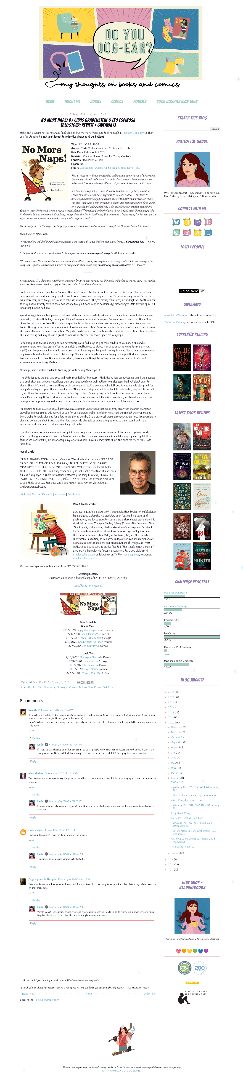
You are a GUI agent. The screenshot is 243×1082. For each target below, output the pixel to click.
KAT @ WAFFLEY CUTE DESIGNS (121, 1071)
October (176, 737)
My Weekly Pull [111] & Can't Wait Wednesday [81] (194, 789)
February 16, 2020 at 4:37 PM (74, 879)
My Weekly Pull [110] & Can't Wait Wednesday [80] (195, 807)
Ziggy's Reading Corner (90, 630)
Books (95, 101)
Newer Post (27, 994)
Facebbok (47, 494)
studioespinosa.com (84, 555)
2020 (171, 723)
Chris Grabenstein (46, 687)
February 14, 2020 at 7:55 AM (57, 710)
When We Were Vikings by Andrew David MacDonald (192, 840)
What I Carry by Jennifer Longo (187, 800)
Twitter (36, 494)
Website (25, 494)
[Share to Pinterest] (92, 682)
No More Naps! (86, 687)
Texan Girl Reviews (90, 638)
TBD (137, 168)
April (174, 768)
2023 (171, 707)
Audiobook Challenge (175, 593)
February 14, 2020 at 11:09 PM (65, 745)
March (175, 773)
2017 (171, 870)
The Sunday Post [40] (182, 847)
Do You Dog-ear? (91, 673)
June (174, 758)
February (176, 778)
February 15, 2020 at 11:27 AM (60, 773)
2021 (171, 717)
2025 (171, 697)
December (177, 727)
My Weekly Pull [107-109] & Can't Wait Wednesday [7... (191, 824)
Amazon (98, 168)
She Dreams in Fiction (90, 642)
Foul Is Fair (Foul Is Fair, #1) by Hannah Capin (193, 795)
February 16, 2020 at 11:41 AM (59, 830)
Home (50, 101)
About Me (72, 101)
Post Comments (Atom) (47, 1000)
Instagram (60, 494)
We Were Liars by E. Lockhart (186, 818)
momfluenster (90, 661)
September (177, 742)
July (173, 753)
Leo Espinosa (72, 687)
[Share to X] (85, 682)
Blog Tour (32, 687)
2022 (171, 712)
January (175, 853)
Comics (117, 101)
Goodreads (86, 168)
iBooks (122, 168)
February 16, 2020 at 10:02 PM (66, 854)
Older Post (149, 994)
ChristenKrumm (90, 646)
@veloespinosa (131, 555)
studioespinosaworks (85, 558)
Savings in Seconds (91, 657)
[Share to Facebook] (88, 682)
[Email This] (78, 682)
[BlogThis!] (82, 682)
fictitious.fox (91, 665)
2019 (171, 859)
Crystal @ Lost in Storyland (42, 879)
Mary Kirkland (35, 773)
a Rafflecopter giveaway (88, 586)
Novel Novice (91, 669)
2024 (171, 702)
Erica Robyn (35, 830)
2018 (171, 864)
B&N (114, 168)
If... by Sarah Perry (180, 813)
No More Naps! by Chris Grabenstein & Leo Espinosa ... (193, 832)
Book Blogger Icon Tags (176, 101)
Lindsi (40, 745)
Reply (31, 731)
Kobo (130, 168)
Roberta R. (34, 710)
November (177, 732)
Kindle (107, 168)
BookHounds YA (90, 634)
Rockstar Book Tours (134, 133)
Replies (36, 738)
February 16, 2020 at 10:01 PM (65, 801)
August (175, 747)
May (173, 763)
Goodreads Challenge (175, 606)
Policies (139, 101)
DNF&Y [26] (176, 782)
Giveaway (60, 687)
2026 (171, 692)
